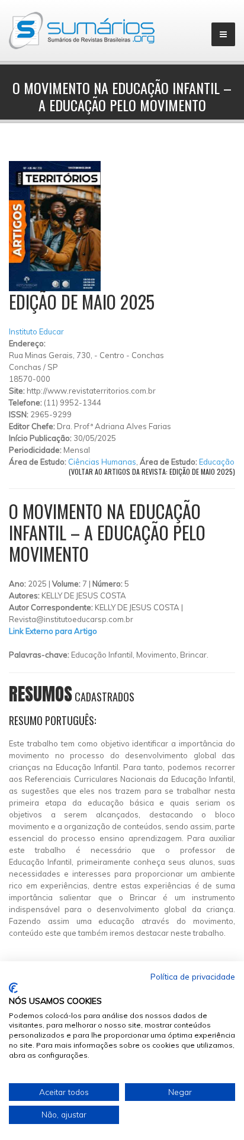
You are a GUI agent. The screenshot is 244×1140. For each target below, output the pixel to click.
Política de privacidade (192, 976)
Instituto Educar (36, 331)
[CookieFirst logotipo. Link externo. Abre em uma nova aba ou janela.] (13, 988)
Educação (217, 461)
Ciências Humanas (102, 461)
